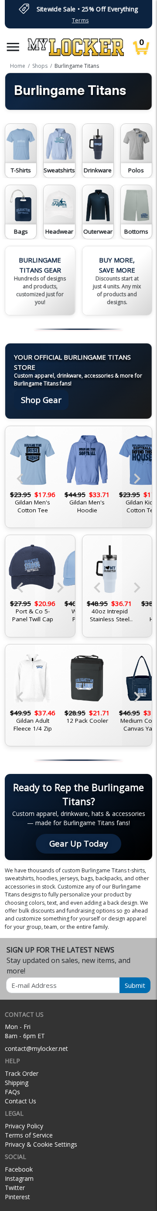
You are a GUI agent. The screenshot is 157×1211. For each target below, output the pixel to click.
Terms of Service (29, 1135)
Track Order (21, 1073)
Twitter (15, 1187)
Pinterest (17, 1197)
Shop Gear (41, 399)
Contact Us (20, 1101)
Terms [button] (80, 20)
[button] (13, 47)
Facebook (19, 1169)
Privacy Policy (24, 1126)
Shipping (16, 1082)
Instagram (19, 1178)
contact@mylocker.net (36, 1048)
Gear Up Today (78, 843)
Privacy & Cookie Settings (41, 1144)
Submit (135, 985)
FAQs (12, 1092)
